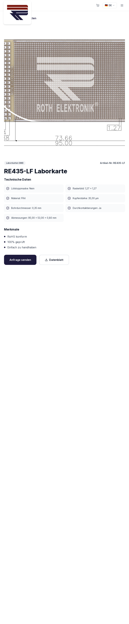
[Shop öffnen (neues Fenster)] (98, 5)
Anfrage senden (20, 260)
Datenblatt (56, 260)
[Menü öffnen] (122, 5)
